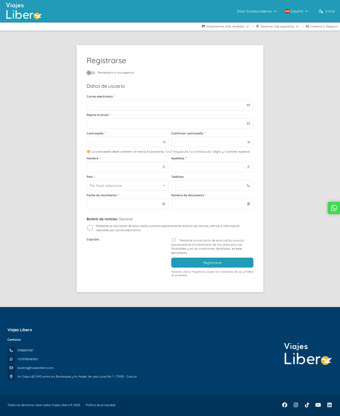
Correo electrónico (101, 96)
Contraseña (96, 133)
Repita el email (99, 115)
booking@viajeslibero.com (35, 368)
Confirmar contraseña (188, 133)
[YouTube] (318, 405)
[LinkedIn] (329, 405)
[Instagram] (296, 405)
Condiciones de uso (231, 271)
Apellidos (179, 158)
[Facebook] (285, 405)
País (91, 177)
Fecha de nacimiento (103, 195)
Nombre (94, 158)
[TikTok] (307, 405)
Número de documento (188, 195)
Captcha (93, 239)
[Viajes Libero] (308, 354)
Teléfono (177, 177)
